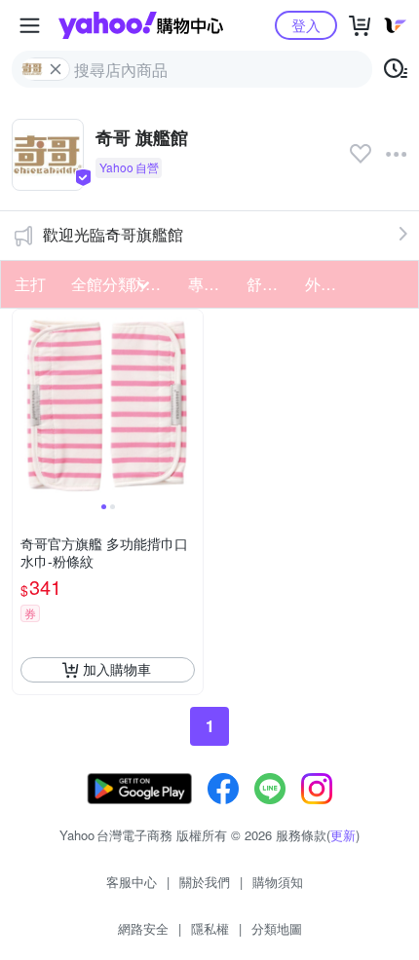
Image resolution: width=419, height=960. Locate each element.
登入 (306, 25)
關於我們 (204, 881)
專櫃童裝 (211, 284)
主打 (30, 284)
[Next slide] (190, 404)
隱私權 (210, 928)
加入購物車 (117, 669)
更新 (343, 835)
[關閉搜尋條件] (55, 69)
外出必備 (328, 284)
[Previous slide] (25, 404)
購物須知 (277, 881)
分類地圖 (276, 928)
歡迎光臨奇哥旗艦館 (113, 234)
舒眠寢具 (270, 284)
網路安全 (143, 928)
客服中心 (131, 881)
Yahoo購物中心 (140, 25)
